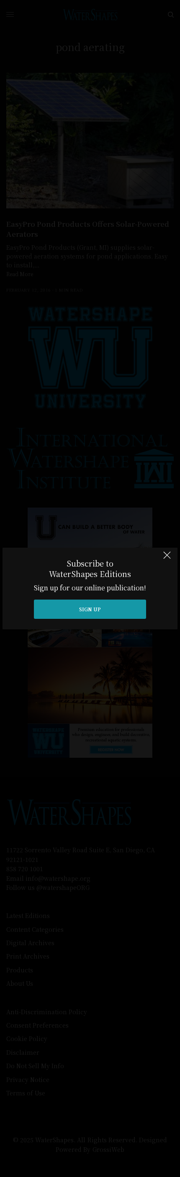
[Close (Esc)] (167, 559)
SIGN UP (90, 609)
